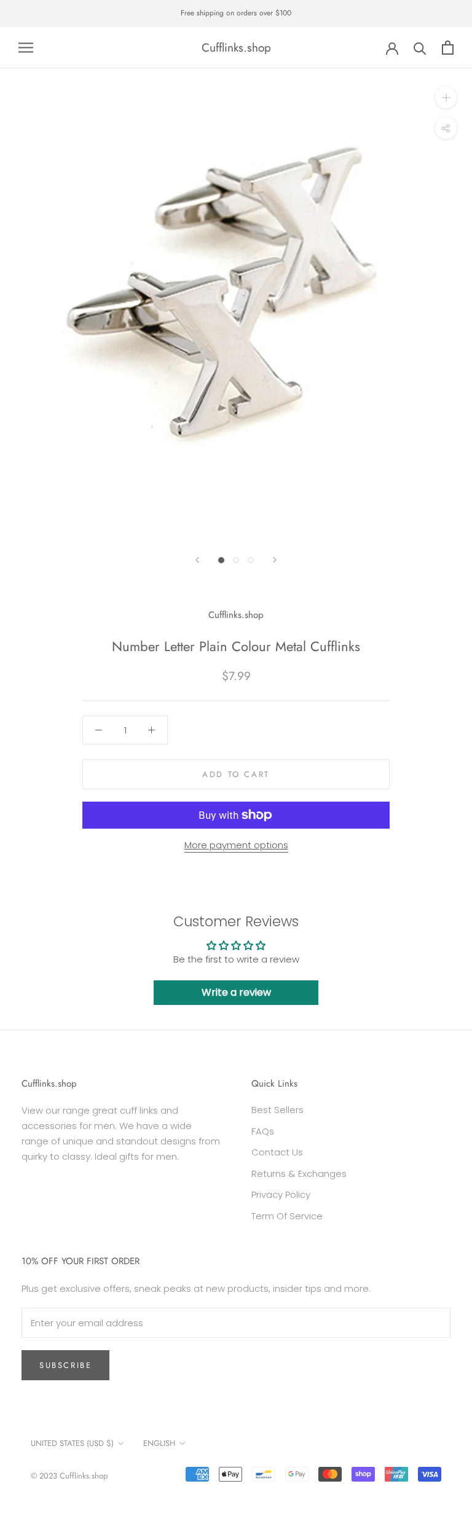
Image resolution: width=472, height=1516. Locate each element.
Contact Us (277, 1152)
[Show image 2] (236, 560)
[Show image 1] (221, 560)
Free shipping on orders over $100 (236, 12)
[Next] (275, 560)
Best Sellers (277, 1109)
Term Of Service (287, 1215)
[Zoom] (446, 97)
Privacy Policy (280, 1194)
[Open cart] (448, 48)
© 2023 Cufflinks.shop (69, 1476)
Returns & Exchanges (299, 1173)
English (159, 1443)
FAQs (262, 1131)
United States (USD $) (72, 1443)
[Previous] (197, 560)
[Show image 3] (251, 560)
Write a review (236, 992)
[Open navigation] (25, 47)
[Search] (420, 47)
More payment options (236, 844)
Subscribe (65, 1365)
